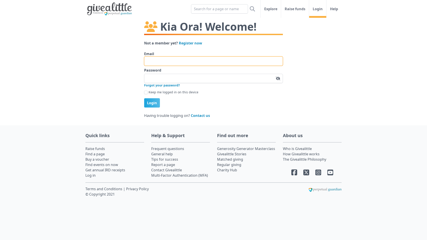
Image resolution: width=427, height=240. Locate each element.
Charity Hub (227, 170)
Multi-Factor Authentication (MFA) (179, 175)
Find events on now (101, 164)
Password (152, 70)
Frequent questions (167, 148)
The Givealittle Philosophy (304, 159)
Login (318, 8)
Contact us (200, 115)
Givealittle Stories (231, 154)
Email (149, 53)
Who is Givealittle (297, 148)
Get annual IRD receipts (105, 170)
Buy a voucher (97, 159)
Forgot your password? (162, 85)
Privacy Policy (137, 188)
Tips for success (164, 159)
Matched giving (230, 159)
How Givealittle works (301, 154)
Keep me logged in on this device (173, 92)
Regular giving (229, 164)
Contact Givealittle (166, 170)
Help (334, 8)
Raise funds (295, 8)
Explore (270, 8)
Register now (190, 43)
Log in (90, 175)
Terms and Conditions (104, 188)
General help (162, 154)
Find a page (95, 154)
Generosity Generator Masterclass (246, 148)
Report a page (163, 164)
